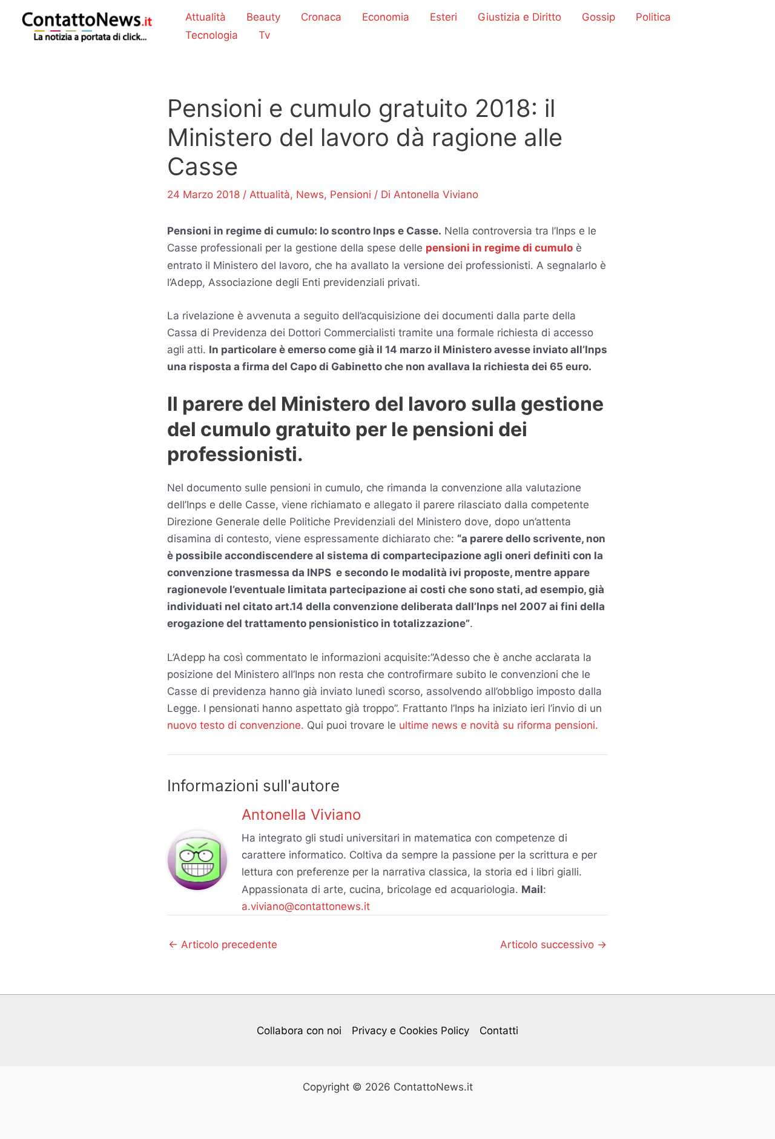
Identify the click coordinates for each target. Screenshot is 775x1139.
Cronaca (321, 17)
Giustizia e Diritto (519, 17)
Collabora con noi (299, 1030)
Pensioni (350, 194)
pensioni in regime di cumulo (499, 248)
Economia (385, 17)
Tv (264, 35)
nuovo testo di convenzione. (235, 725)
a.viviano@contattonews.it (306, 906)
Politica (653, 17)
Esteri (443, 17)
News (310, 194)
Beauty (263, 17)
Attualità (205, 17)
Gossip (598, 17)
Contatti (499, 1030)
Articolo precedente (222, 945)
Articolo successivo (553, 945)
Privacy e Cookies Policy (410, 1030)
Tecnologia (211, 35)
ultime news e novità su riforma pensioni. (498, 725)
